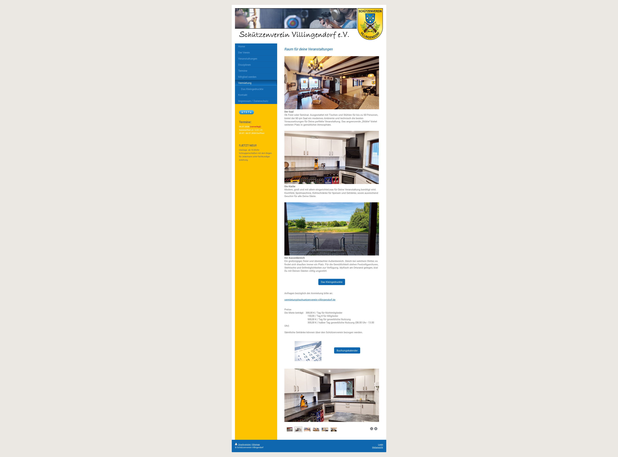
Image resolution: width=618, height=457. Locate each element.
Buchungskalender (347, 350)
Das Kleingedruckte (331, 281)
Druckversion (244, 444)
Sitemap (256, 444)
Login (380, 444)
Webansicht (377, 447)
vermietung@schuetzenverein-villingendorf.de (309, 299)
